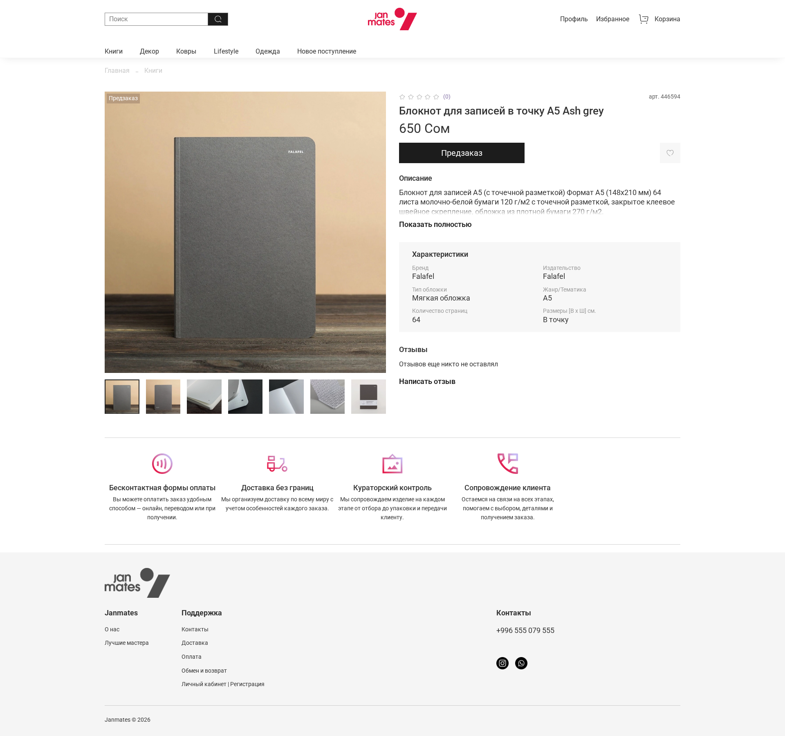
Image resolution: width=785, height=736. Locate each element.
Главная (117, 70)
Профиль (574, 19)
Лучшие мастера (127, 643)
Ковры (186, 51)
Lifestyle (226, 51)
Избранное (612, 19)
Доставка (195, 643)
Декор (149, 51)
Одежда (268, 51)
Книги (114, 51)
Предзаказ (461, 153)
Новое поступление (326, 51)
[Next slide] (373, 232)
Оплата (192, 656)
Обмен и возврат (204, 670)
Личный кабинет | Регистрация (223, 684)
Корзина (667, 19)
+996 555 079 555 (525, 630)
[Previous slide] (118, 232)
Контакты (195, 629)
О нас (112, 629)
